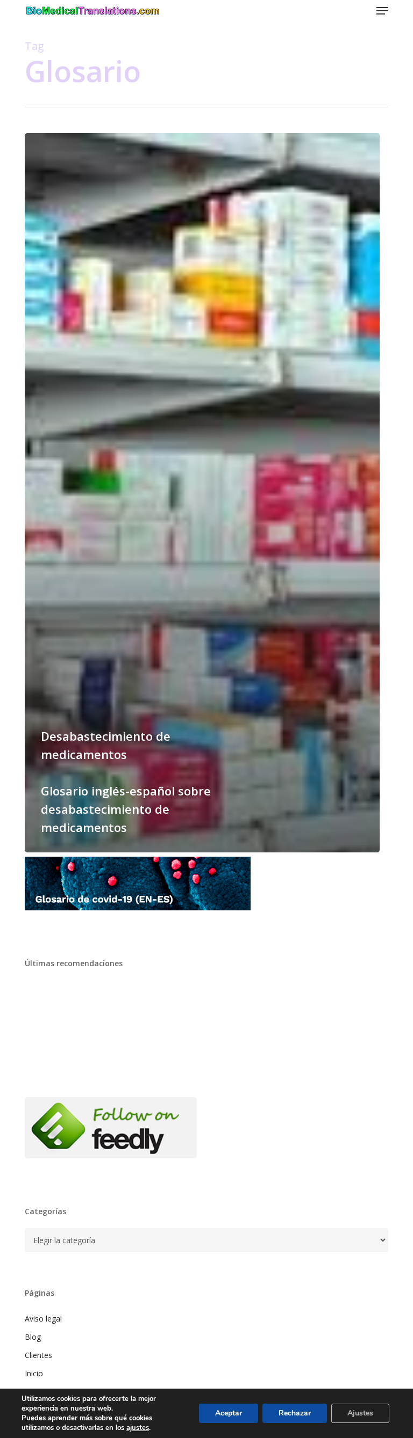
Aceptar (228, 1413)
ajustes (137, 1428)
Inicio (34, 1373)
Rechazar (295, 1413)
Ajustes (360, 1413)
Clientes (38, 1355)
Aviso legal (43, 1318)
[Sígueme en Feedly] (111, 1163)
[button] (382, 10)
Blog (33, 1337)
